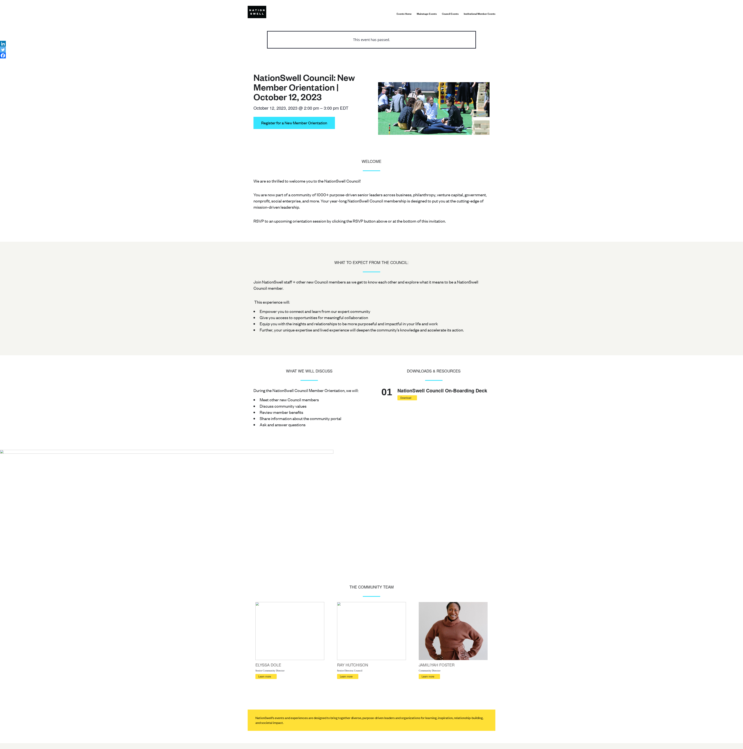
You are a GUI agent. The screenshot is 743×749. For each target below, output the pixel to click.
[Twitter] (3, 50)
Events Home (404, 13)
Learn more (264, 676)
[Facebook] (3, 55)
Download (405, 398)
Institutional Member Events (479, 13)
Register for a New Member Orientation (294, 122)
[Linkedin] (3, 44)
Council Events (450, 13)
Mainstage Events (427, 13)
